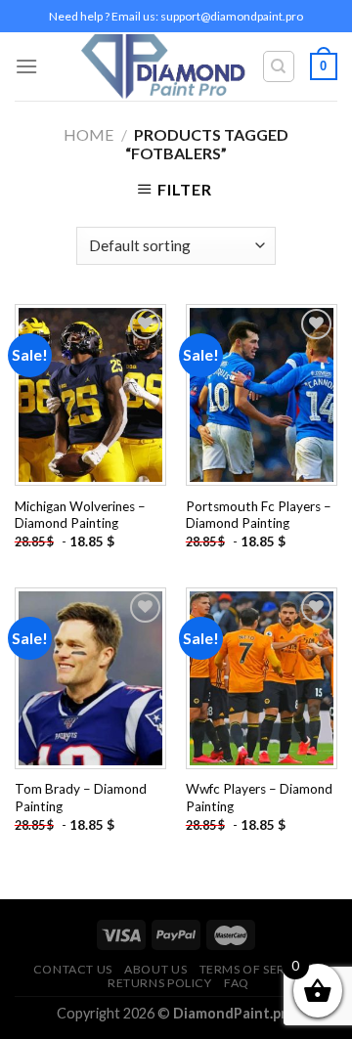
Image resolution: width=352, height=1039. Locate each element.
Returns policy (160, 982)
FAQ (236, 982)
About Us (155, 969)
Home (88, 134)
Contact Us (72, 969)
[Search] (279, 66)
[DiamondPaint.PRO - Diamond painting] (163, 67)
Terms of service (257, 969)
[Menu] (26, 66)
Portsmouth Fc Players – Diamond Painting (258, 515)
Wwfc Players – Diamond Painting (259, 797)
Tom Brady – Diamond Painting (81, 797)
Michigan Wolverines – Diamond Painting (80, 515)
